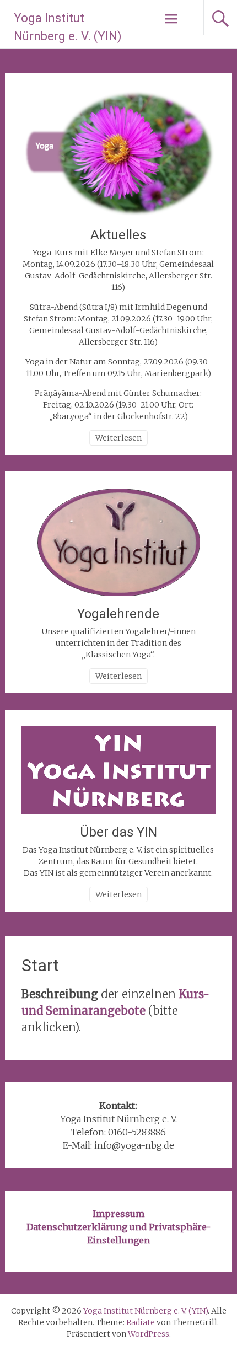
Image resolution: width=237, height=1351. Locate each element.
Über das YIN (118, 832)
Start (40, 965)
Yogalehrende (118, 613)
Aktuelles (118, 235)
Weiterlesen (118, 438)
